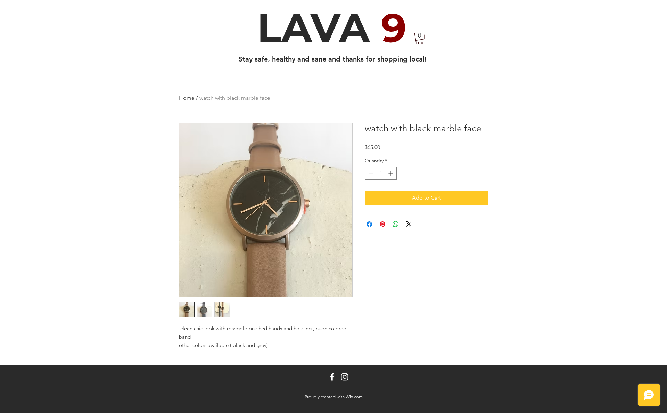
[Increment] (391, 173)
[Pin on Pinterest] (382, 224)
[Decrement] (370, 173)
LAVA (331, 27)
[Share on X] (409, 224)
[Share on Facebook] (369, 224)
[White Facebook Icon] (332, 377)
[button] (420, 38)
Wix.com (354, 396)
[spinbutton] (380, 173)
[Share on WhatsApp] (396, 224)
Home (187, 98)
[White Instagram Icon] (344, 377)
